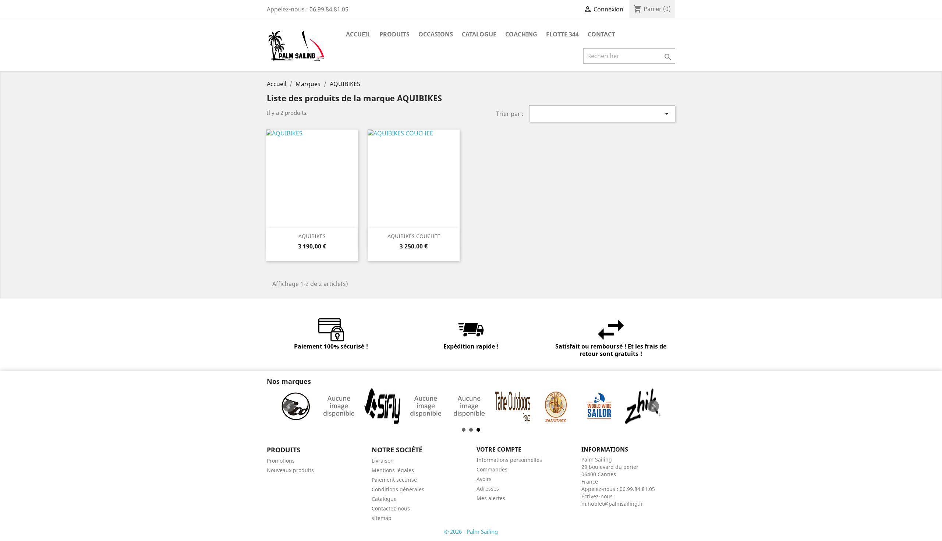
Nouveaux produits (290, 470)
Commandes (492, 469)
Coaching (521, 34)
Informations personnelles (509, 459)
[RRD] (295, 406)
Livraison (383, 460)
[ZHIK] (643, 406)
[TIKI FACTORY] (556, 406)
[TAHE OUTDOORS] (513, 406)
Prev (289, 406)
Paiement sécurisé (394, 479)
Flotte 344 (562, 34)
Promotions (281, 460)
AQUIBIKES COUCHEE (413, 236)
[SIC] (339, 406)
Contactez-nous (391, 508)
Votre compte (499, 449)
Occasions (435, 34)
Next (653, 406)
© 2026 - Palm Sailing (471, 531)
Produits (394, 34)
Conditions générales (398, 489)
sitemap (382, 518)
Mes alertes (491, 498)
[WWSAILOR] (599, 406)
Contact (601, 34)
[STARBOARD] (469, 406)
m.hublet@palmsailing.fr (612, 503)
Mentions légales (393, 470)
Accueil (358, 34)
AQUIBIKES (312, 236)
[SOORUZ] (426, 406)
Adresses (488, 488)
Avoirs (484, 478)
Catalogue (479, 34)
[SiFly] (382, 406)
